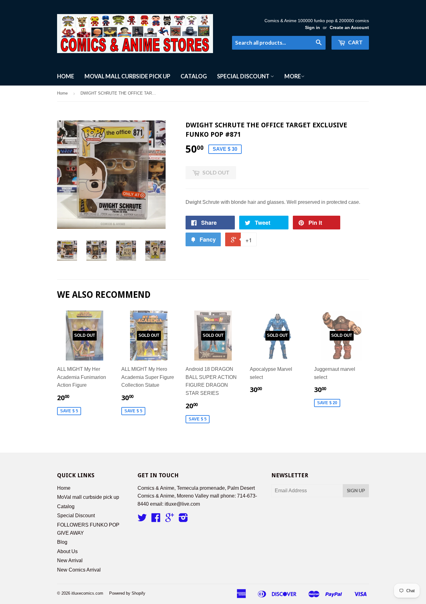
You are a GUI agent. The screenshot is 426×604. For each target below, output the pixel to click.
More (292, 76)
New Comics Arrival (79, 569)
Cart (355, 42)
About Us (67, 551)
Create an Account (349, 27)
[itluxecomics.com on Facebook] (156, 519)
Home (65, 76)
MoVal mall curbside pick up (127, 76)
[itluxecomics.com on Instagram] (183, 519)
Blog (62, 542)
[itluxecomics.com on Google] (169, 519)
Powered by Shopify (127, 593)
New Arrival (70, 560)
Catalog (194, 76)
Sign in (312, 27)
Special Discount (243, 76)
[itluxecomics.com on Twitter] (142, 519)
